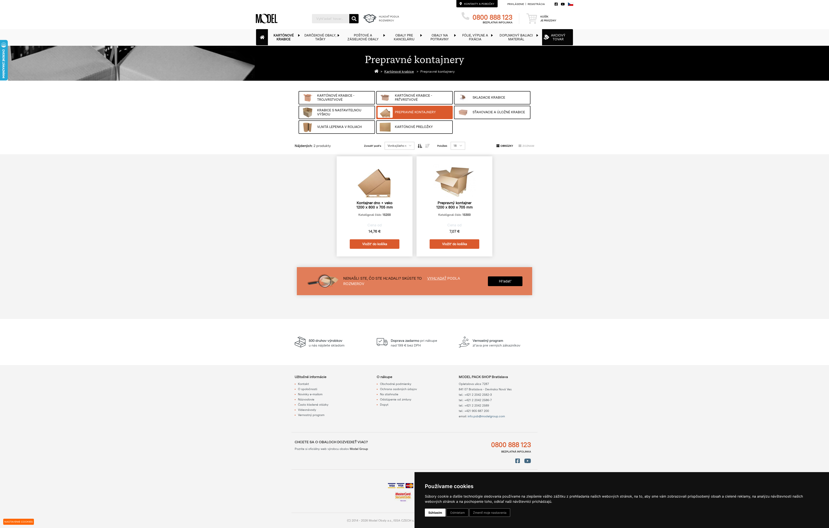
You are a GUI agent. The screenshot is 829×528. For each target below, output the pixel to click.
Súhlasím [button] (435, 512)
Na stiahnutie (389, 394)
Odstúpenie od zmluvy (395, 399)
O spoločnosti (307, 389)
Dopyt (384, 404)
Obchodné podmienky (395, 384)
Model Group (359, 449)
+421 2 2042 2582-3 (478, 394)
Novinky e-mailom (310, 394)
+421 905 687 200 (476, 411)
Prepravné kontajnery (437, 71)
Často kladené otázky (313, 404)
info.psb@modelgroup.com (486, 416)
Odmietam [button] (457, 512)
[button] (286, 37)
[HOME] (377, 71)
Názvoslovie (306, 399)
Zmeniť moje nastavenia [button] (489, 512)
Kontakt (303, 384)
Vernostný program (311, 415)
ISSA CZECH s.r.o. (405, 520)
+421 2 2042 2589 (476, 405)
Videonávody (307, 409)
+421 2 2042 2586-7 (478, 400)
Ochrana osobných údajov (398, 389)
